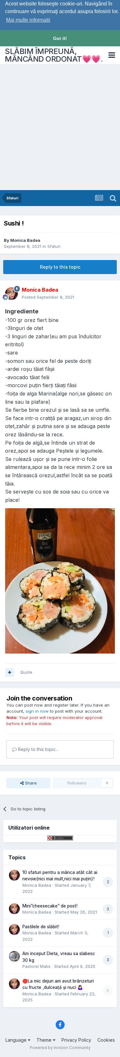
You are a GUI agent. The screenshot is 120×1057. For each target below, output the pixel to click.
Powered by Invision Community (60, 1047)
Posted (48, 297)
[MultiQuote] (9, 672)
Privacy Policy (76, 1040)
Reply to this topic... (38, 749)
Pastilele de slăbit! (40, 926)
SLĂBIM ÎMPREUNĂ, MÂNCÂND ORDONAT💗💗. (54, 55)
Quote (26, 672)
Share (30, 782)
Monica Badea (25, 240)
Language (16, 1040)
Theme (44, 1040)
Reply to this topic (60, 267)
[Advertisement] (60, 127)
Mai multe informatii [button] (28, 20)
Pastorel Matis (36, 966)
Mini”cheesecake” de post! (49, 905)
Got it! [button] (60, 38)
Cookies (106, 1040)
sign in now (37, 711)
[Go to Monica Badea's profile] (11, 293)
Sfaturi (53, 246)
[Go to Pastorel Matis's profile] (14, 956)
